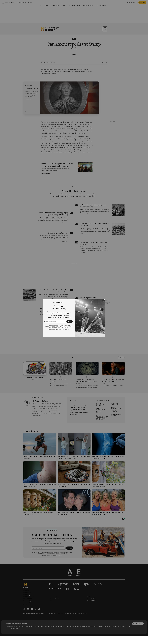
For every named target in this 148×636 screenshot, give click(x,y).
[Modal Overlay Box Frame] (74, 318)
